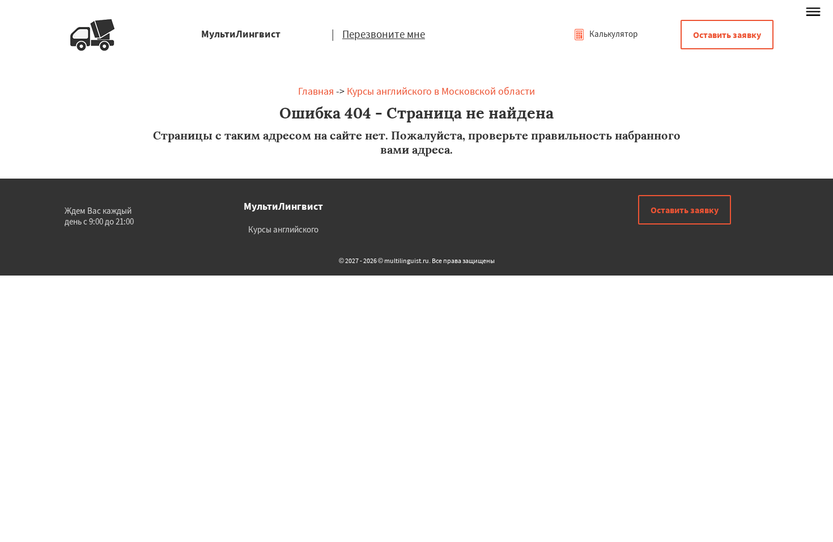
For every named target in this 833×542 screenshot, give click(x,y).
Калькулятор (613, 33)
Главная (316, 91)
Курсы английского (283, 229)
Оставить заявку (727, 34)
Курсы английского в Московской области (441, 91)
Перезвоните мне (383, 34)
